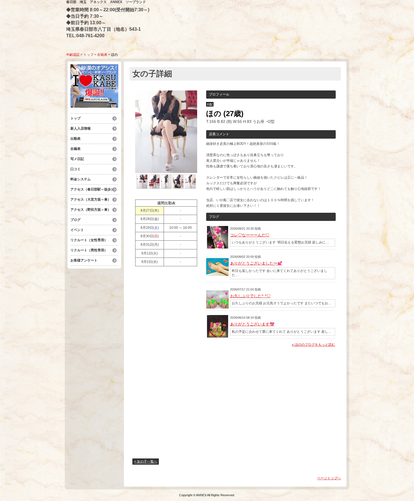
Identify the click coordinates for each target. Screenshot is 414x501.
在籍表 (102, 55)
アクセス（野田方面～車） (90, 210)
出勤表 (75, 139)
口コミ (75, 169)
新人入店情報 (80, 128)
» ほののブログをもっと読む (313, 345)
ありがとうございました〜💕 (256, 263)
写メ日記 (77, 159)
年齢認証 (73, 55)
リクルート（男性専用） (89, 250)
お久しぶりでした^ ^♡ (250, 296)
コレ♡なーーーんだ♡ (250, 235)
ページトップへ (329, 478)
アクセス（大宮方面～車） (90, 199)
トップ (88, 55)
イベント (77, 230)
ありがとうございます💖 (252, 324)
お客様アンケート (83, 260)
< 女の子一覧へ (145, 462)
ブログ (75, 220)
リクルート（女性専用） (89, 240)
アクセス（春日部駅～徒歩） (92, 189)
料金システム (82, 179)
